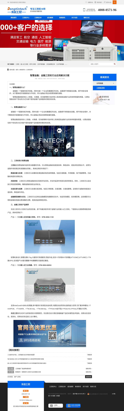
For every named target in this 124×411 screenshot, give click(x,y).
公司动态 (99, 83)
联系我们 (99, 2)
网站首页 (14, 17)
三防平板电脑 (41, 64)
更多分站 (108, 2)
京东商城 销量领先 (38, 9)
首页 (17, 69)
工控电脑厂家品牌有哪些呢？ (23, 368)
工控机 (17, 64)
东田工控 (17, 2)
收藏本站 (90, 2)
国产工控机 (17, 377)
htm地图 (52, 396)
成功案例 (50, 17)
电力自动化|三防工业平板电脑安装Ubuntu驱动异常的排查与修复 (26, 359)
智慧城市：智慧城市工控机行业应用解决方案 (28, 372)
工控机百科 (29, 69)
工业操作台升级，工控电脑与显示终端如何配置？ (21, 355)
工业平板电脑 (60, 64)
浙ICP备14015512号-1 (79, 394)
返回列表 (88, 377)
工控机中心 (25, 17)
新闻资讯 (62, 17)
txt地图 (58, 396)
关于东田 (74, 17)
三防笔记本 (38, 17)
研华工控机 (33, 64)
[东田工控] (17, 9)
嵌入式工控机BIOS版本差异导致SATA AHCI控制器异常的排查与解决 (27, 363)
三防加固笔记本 (50, 64)
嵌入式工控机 (24, 64)
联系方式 (87, 17)
